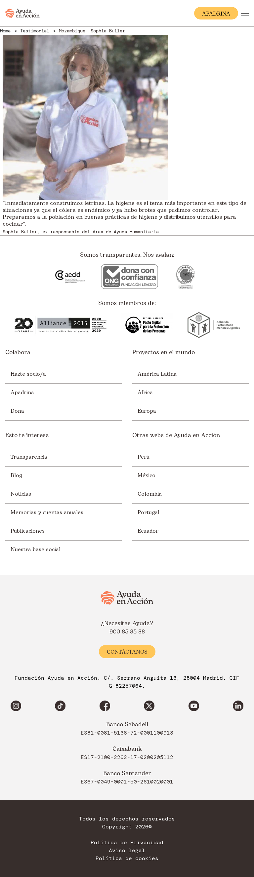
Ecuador (148, 531)
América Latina (157, 374)
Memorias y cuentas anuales (47, 512)
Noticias (21, 494)
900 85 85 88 (127, 632)
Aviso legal (127, 850)
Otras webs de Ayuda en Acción (176, 435)
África (145, 393)
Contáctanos (127, 652)
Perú (143, 457)
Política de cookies (127, 858)
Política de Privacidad (127, 842)
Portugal (148, 512)
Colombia (150, 494)
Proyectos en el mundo (163, 352)
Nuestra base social (36, 549)
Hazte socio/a (28, 374)
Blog (16, 475)
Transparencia (29, 457)
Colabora (17, 352)
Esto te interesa (27, 435)
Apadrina (22, 393)
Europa (147, 411)
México (146, 475)
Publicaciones (28, 531)
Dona (17, 411)
